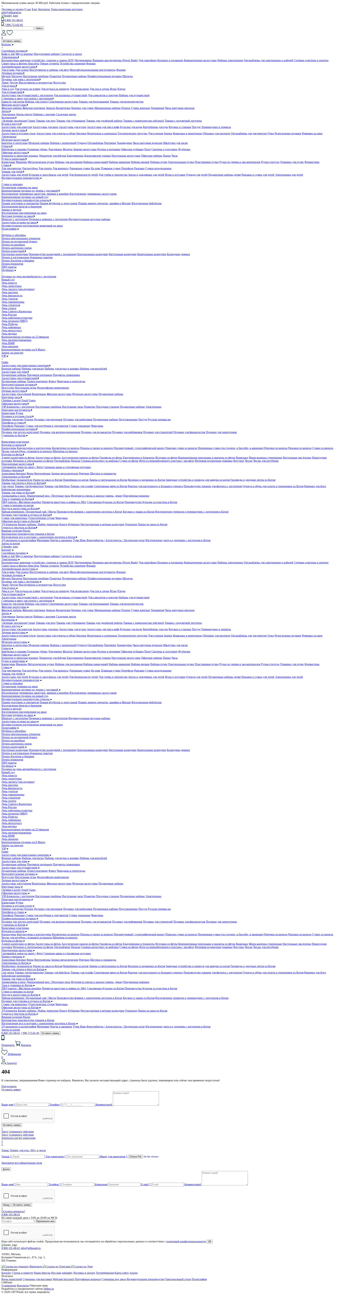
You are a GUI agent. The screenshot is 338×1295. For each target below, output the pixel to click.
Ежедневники (75, 155)
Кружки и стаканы (180, 127)
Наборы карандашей (95, 162)
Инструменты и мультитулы (35, 82)
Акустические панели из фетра (80, 457)
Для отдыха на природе (55, 88)
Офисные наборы (151, 155)
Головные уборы (37, 149)
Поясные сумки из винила (181, 448)
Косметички (63, 107)
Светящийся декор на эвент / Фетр (22, 467)
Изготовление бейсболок (147, 203)
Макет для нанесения (113, 1156)
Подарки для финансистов (189, 432)
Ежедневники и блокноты (139, 457)
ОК (209, 1241)
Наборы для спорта (36, 101)
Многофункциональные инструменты (92, 69)
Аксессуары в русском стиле (18, 133)
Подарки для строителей (158, 432)
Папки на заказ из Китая (152, 524)
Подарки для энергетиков (221, 432)
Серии (31, 120)
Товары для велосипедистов (126, 101)
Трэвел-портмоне (37, 381)
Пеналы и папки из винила (96, 448)
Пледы (121, 88)
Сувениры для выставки (37, 1279)
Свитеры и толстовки (164, 149)
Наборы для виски (33, 368)
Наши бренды (42, 1272)
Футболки (184, 149)
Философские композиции (53, 387)
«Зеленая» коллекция (14, 120)
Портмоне (110, 142)
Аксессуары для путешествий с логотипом (27, 95)
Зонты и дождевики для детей (146, 174)
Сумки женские (140, 107)
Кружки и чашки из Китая (139, 511)
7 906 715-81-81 (13, 24)
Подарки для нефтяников (127, 432)
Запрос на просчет (12, 845)
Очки (270, 133)
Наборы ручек (158, 162)
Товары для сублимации (70, 120)
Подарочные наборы (74, 76)
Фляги (52, 381)
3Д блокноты (9, 524)
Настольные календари (122, 254)
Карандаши (8, 162)
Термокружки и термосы (216, 127)
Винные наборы (11, 368)
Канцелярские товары (97, 155)
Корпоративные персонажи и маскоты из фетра (206, 457)
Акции (133, 1272)
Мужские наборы (38, 142)
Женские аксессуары (59, 394)
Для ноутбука (30, 168)
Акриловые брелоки (13, 473)
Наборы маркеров (119, 162)
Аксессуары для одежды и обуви (56, 133)
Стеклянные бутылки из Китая (105, 502)
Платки (125, 107)
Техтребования (105, 1272)
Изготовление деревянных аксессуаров (93, 193)
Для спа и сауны (99, 88)
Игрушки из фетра (166, 457)
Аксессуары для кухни (72, 127)
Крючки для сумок (82, 107)
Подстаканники (128, 419)
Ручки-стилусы (270, 162)
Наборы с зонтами (44, 114)
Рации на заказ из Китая (47, 479)
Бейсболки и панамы (14, 149)
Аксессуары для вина (45, 127)
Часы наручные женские (180, 107)
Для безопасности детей (83, 174)
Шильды (127, 76)
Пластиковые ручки (207, 162)
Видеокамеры (83, 60)
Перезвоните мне (45, 1221)
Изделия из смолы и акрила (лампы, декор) (97, 495)
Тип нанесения (55, 1156)
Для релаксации (79, 88)
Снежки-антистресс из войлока (100, 460)
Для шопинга (60, 168)
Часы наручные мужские (147, 142)
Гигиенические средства (132, 133)
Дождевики (8, 114)
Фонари (91, 63)
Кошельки (242, 457)
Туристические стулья (41, 517)
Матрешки (43, 540)
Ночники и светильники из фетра (33, 460)
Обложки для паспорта (216, 133)
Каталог (6, 549)
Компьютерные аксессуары (200, 60)
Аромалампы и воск (13, 495)
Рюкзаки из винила (299, 448)
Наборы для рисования (69, 162)
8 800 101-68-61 (13, 20)
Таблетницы (8, 136)
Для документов (11, 168)
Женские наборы (11, 107)
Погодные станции (107, 406)
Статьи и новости (22, 1272)
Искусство (59, 82)
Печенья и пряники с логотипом (48, 219)
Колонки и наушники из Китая (146, 479)
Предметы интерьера (39, 374)
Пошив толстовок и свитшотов (20, 203)
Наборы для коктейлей (93, 368)
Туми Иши (79, 540)
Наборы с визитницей (63, 142)
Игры (113, 88)
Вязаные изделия (11, 530)
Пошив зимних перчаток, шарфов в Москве (104, 203)
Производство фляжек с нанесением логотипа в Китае (89, 511)
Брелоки (81, 133)
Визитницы (39, 394)
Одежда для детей (197, 174)
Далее (6, 1169)
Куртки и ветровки (108, 149)
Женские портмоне (33, 107)
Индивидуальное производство (20, 680)
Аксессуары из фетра (48, 457)
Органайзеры (95, 142)
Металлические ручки (41, 162)
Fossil (24, 400)
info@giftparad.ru (11, 12)
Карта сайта (121, 1272)
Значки (168, 133)
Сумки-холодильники (158, 168)
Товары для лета (45, 120)
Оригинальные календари (92, 254)
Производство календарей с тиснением (52, 254)
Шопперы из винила (65, 451)
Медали (6, 76)
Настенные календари (14, 254)
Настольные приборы (36, 76)
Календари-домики (178, 254)
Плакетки (55, 76)
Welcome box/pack (63, 1279)
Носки (26, 530)
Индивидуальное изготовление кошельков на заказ (32, 225)
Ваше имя (8, 1104)
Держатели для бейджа (52, 155)
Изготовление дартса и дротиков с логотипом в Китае (178, 540)
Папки (167, 155)
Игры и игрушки (175, 174)
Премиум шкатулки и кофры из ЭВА (64, 502)
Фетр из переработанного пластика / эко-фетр (166, 460)
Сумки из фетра (128, 460)
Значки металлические (64, 473)
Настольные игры (25, 387)
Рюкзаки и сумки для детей (257, 174)
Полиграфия (8, 727)
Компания (101, 1184)
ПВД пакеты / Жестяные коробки (21, 502)
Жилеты (68, 149)
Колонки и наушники (170, 60)
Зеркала (50, 107)
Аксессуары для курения (16, 394)
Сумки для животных (14, 517)
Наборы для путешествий (134, 95)
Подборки (7, 765)
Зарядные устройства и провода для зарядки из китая (198, 479)
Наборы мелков (140, 162)
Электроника (153, 406)
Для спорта (45, 168)
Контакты (44, 9)
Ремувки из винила (275, 448)
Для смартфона (148, 60)
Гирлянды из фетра (110, 457)
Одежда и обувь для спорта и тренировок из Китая (273, 486)
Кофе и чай (8, 53)
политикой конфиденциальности (186, 1241)
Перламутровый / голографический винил (139, 448)
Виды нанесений (11, 1279)
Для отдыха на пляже (27, 88)
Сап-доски (7, 486)
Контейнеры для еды (155, 127)
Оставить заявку (12, 41)
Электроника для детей (289, 174)
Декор (5, 82)
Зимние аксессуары (85, 149)
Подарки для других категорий (20, 432)
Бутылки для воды (131, 127)
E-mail (146, 1184)
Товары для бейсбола (57, 486)
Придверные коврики (136, 495)
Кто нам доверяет (61, 1272)
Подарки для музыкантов (96, 432)
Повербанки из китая (75, 479)
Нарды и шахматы (61, 540)
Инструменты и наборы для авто (49, 69)
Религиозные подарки (288, 133)
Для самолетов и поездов (103, 95)
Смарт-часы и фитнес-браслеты (20, 63)
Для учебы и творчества (113, 174)
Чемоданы (97, 425)
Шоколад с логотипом (14, 219)
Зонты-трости (24, 114)
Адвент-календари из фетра (18, 457)
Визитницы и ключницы (102, 133)
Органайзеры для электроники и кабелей (268, 60)
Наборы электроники (230, 60)
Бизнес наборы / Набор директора (38, 524)
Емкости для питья (12, 101)
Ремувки (84, 473)
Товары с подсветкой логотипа (183, 120)
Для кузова (8, 69)
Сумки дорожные (79, 425)
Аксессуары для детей (14, 174)
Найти (39, 28)
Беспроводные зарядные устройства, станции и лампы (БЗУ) (37, 60)
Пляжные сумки (111, 168)
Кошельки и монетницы (187, 133)
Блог (34, 9)
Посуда (196, 127)
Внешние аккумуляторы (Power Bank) (115, 60)
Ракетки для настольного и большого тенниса (155, 486)
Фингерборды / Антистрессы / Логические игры (115, 540)
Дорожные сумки (79, 168)
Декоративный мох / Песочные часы (48, 495)
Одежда (82, 142)
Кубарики (74, 524)
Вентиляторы (42, 473)
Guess (32, 400)
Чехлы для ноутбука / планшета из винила (26, 451)
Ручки (19, 413)
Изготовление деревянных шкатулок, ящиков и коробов (35, 193)
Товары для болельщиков (94, 101)
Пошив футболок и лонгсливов (58, 203)
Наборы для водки (12, 419)
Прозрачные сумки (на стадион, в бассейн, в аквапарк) (231, 448)
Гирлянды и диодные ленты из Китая (252, 479)
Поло (147, 149)
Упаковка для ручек (292, 162)
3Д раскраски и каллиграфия (18, 540)
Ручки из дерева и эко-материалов (239, 162)
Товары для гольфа (81, 486)
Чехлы (248, 460)
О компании (8, 1285)
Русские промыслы (159, 419)
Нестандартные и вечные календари (102, 524)
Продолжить (9, 1086)
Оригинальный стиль (178, 1279)
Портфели (127, 168)
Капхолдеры (8, 448)
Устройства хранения (72, 63)
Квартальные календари (151, 254)
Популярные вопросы (88, 1279)
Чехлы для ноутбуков (265, 460)
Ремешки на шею (312, 133)
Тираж (6, 1156)
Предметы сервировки (66, 374)
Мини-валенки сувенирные (265, 457)
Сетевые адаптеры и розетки (311, 60)
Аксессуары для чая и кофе (103, 127)
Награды (16, 76)
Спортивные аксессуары (63, 101)
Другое (13, 82)
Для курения (155, 133)
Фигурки (238, 460)
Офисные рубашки (132, 149)
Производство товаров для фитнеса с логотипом (213, 486)
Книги (63, 524)
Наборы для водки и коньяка (62, 368)
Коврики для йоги (315, 486)
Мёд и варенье (24, 53)
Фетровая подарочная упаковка (213, 460)
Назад (6, 1205)
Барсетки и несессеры (14, 142)
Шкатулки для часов (175, 142)
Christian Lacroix (11, 400)
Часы (174, 155)
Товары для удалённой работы (104, 120)
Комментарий (104, 1104)
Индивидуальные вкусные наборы (89, 219)
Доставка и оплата (12, 9)
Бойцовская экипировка (15, 489)
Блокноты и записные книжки (19, 155)
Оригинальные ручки (181, 162)
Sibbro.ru (48, 1288)
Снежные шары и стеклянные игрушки (67, 467)
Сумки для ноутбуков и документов (46, 425)
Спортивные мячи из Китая (110, 486)
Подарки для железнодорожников (60, 432)
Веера (30, 473)
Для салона (22, 69)
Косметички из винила (65, 448)
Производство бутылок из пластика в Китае (150, 502)
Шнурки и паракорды (103, 473)
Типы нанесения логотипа (67, 9)
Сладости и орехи (71, 53)
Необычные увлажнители (16, 479)
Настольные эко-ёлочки (297, 457)
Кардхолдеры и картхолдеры (34, 448)
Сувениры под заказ (114, 1279)
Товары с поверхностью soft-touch (143, 120)
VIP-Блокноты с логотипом (18, 406)
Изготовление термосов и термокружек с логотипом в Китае (192, 511)
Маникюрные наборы (107, 107)
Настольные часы (72, 406)
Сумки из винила (322, 448)
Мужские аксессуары (85, 394)
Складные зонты (66, 114)
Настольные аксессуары (125, 155)
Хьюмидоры (124, 142)
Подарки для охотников (48, 419)
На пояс (95, 168)
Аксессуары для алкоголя (16, 127)
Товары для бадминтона (29, 486)
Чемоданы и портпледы (71, 381)
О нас (27, 9)
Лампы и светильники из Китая (108, 479)
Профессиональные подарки (104, 76)
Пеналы (75, 460)
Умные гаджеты (49, 63)
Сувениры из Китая (13, 924)
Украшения (157, 107)
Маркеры (21, 162)
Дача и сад (7, 88)
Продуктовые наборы (47, 53)
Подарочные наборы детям (224, 174)
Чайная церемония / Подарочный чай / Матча (28, 511)
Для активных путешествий (70, 95)
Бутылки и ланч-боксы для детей (48, 174)
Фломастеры (311, 162)
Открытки (131, 524)
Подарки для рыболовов (77, 419)
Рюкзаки (139, 168)
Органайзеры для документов (249, 133)
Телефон (55, 1104)
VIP (3, 848)
